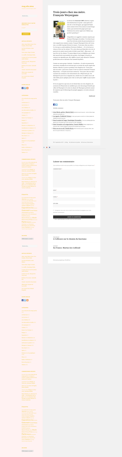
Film (32, 208)
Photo (23, 144)
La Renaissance (33, 214)
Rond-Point (32, 225)
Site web (55, 203)
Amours (28, 199)
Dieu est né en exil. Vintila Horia (63, 128)
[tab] (44, 147)
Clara (23, 173)
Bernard (28, 202)
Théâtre (24, 152)
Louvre (24, 215)
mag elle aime (28, 6)
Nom (55, 190)
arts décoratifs (30, 200)
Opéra (23, 138)
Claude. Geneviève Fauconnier (29, 69)
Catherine (31, 202)
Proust (27, 224)
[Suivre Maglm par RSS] (27, 88)
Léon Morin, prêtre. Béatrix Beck (63, 112)
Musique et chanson (26, 133)
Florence (35, 208)
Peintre (28, 222)
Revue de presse (26, 150)
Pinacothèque (33, 222)
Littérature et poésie (27, 130)
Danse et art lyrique (26, 118)
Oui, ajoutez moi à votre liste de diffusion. (68, 219)
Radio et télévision (26, 147)
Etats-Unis (32, 205)
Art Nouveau (24, 200)
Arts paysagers (25, 112)
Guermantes (25, 212)
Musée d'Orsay (25, 219)
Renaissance (31, 224)
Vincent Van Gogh (25, 228)
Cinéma (23, 115)
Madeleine (28, 215)
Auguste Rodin (24, 202)
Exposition (24, 123)
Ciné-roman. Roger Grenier (28, 52)
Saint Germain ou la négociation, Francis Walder (68, 124)
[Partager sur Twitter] (56, 105)
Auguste (35, 200)
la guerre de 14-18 (26, 214)
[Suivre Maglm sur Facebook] (23, 88)
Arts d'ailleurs (25, 107)
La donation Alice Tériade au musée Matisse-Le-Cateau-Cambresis (29, 186)
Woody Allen (30, 228)
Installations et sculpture (28, 128)
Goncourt (26, 210)
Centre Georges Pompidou (28, 204)
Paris (24, 222)
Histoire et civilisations (27, 125)
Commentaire (57, 169)
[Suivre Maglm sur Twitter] (25, 88)
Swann (23, 227)
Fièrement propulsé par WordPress (61, 260)
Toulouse (27, 227)
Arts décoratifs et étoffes (28, 110)
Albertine (24, 199)
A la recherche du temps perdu (29, 98)
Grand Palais (33, 210)
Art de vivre (25, 105)
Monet (30, 217)
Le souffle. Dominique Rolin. (28, 55)
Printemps (24, 224)
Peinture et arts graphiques (28, 140)
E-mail (24, 27)
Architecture (25, 102)
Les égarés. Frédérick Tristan (62, 116)
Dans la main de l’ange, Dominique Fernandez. (67, 120)
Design (23, 120)
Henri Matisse (31, 212)
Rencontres (24, 225)
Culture (28, 205)
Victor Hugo (32, 227)
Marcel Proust (25, 217)
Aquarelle (31, 199)
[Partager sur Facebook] (54, 105)
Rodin (28, 225)
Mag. (67, 142)
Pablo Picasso (35, 219)
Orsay (31, 219)
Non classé (24, 135)
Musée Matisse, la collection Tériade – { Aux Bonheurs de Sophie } (29, 183)
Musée (34, 218)
